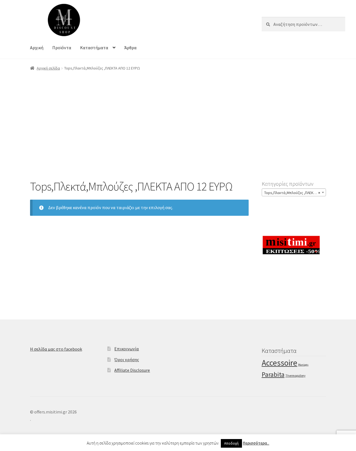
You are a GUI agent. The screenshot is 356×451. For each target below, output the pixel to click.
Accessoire (279, 363)
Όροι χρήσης (126, 359)
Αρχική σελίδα (48, 68)
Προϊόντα (61, 47)
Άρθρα (130, 47)
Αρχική (36, 47)
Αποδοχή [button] (231, 443)
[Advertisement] (178, 118)
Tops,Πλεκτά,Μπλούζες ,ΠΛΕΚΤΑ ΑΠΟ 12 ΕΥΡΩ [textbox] (295, 192)
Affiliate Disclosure (132, 370)
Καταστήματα (94, 47)
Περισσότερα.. (256, 443)
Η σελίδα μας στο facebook (56, 349)
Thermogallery (295, 376)
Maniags (303, 364)
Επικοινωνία (126, 348)
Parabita (273, 374)
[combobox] (294, 192)
